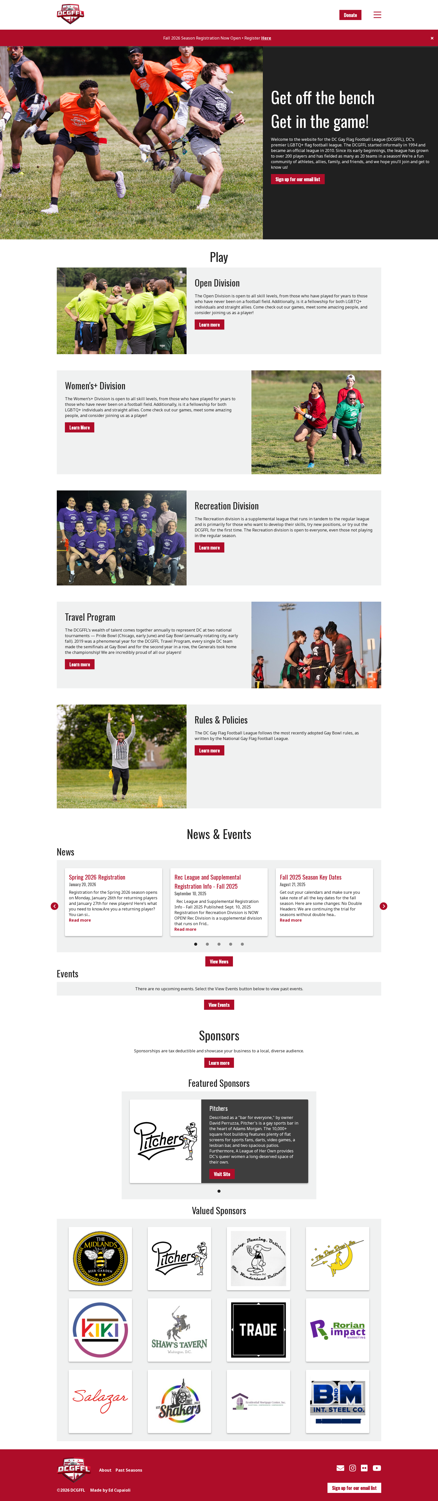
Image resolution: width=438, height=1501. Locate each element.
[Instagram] (352, 1468)
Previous (54, 906)
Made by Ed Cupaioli (110, 1490)
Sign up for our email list (298, 179)
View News (219, 961)
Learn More (79, 427)
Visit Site (222, 1174)
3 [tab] (219, 944)
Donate (350, 15)
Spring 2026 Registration (97, 876)
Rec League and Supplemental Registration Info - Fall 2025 (207, 881)
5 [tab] (242, 944)
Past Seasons (129, 1470)
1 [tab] (196, 944)
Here (266, 38)
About (105, 1470)
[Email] (340, 1468)
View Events (219, 1004)
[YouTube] (377, 1468)
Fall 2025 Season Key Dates (310, 876)
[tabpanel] (113, 902)
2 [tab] (207, 944)
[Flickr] (364, 1468)
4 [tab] (230, 944)
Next (383, 906)
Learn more (209, 324)
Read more (80, 920)
